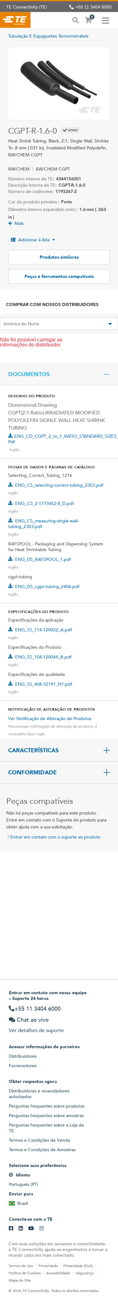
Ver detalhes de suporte (36, 1030)
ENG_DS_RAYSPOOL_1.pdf (43, 559)
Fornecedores (23, 1065)
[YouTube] (31, 1228)
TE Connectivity (15, 20)
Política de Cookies (24, 1272)
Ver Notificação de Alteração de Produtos (49, 718)
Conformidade (32, 772)
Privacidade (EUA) (78, 1265)
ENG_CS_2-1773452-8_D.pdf (44, 503)
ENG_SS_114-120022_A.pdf (43, 630)
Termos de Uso (20, 1265)
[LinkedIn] (21, 1228)
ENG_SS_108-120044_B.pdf (43, 657)
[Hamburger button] (105, 20)
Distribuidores (23, 1056)
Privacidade (48, 1265)
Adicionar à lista (34, 240)
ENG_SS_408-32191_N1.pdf (43, 684)
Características (33, 750)
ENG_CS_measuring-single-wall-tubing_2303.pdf (43, 523)
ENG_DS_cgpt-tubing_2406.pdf (47, 586)
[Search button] (75, 19)
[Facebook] (11, 1228)
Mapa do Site (19, 1280)
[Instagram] (41, 1228)
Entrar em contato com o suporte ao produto (55, 837)
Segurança (84, 1272)
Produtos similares (59, 257)
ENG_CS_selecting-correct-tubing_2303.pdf (59, 485)
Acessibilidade (58, 1272)
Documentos (29, 374)
